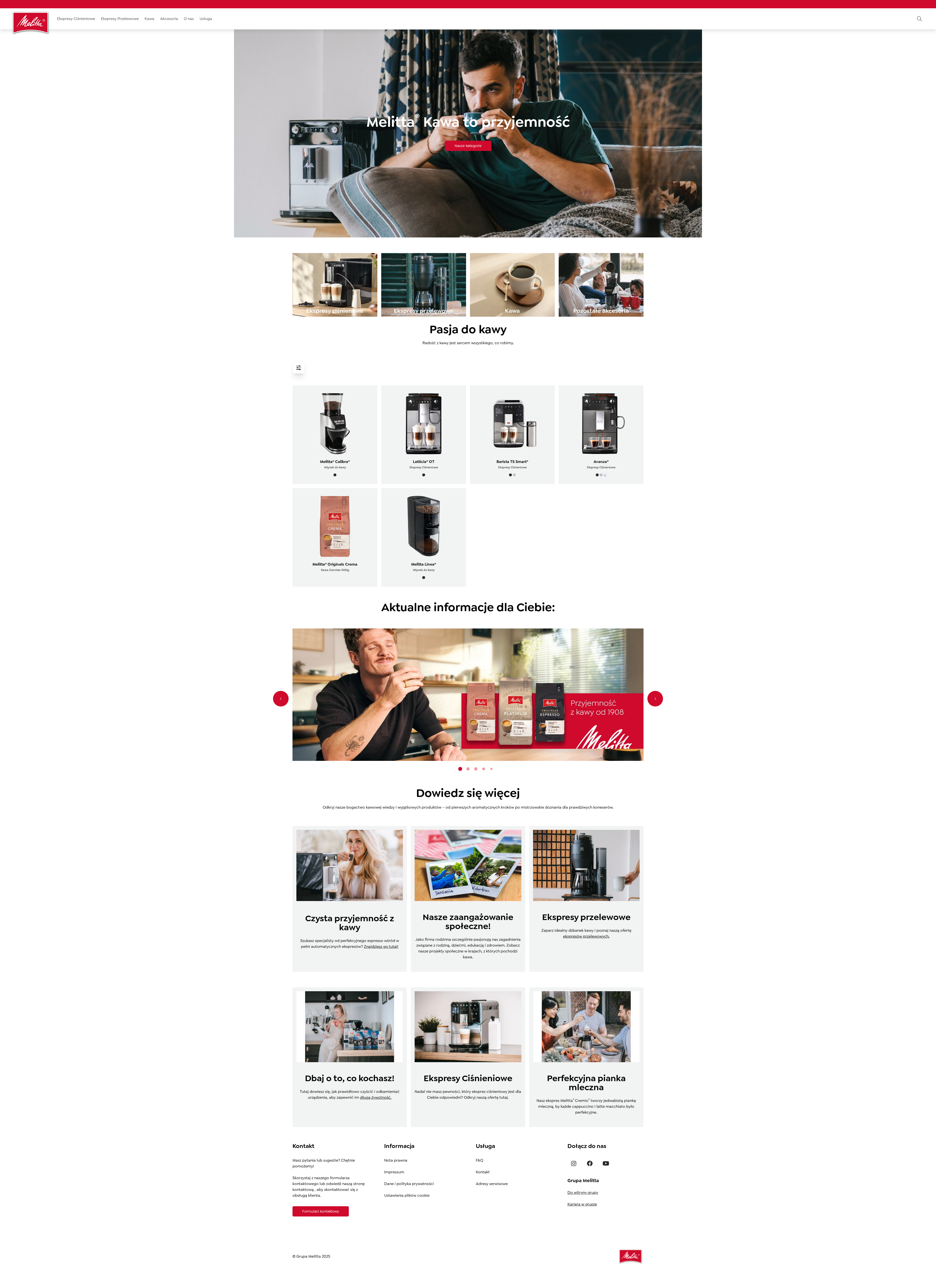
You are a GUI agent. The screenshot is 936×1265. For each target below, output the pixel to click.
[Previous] (281, 698)
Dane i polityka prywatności (409, 1183)
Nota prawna (395, 1160)
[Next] (655, 698)
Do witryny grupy (582, 1192)
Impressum (394, 1172)
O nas (189, 18)
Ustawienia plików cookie (406, 1195)
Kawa (149, 18)
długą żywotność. (375, 1097)
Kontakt (483, 1172)
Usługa (206, 18)
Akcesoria (169, 18)
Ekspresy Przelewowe (120, 18)
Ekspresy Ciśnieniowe (76, 18)
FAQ (479, 1160)
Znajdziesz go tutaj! (381, 946)
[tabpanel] (468, 694)
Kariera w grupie (582, 1204)
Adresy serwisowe (492, 1183)
